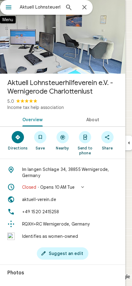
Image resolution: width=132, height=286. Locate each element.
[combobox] (40, 7)
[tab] (31, 119)
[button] (62, 187)
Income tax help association (35, 107)
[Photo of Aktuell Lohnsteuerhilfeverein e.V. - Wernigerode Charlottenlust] (62, 37)
